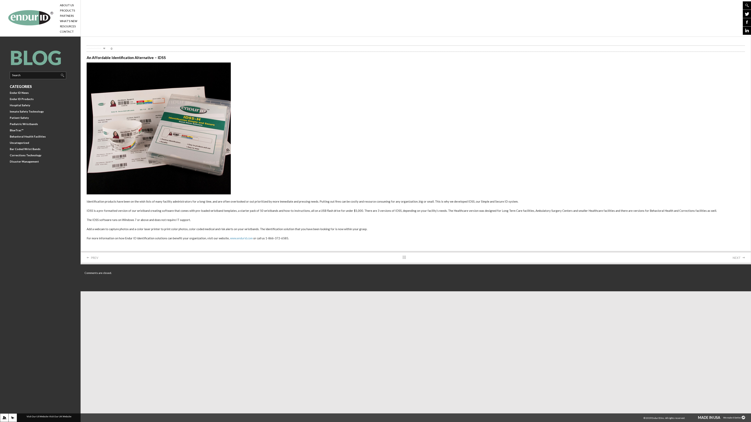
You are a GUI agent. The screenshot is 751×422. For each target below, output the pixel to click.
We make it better (732, 417)
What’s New (68, 21)
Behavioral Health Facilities (28, 136)
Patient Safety (19, 117)
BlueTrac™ (16, 130)
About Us (67, 5)
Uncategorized (19, 142)
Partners (67, 15)
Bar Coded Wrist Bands (25, 149)
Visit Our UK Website (60, 416)
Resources (68, 26)
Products (67, 10)
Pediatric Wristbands (24, 124)
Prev (94, 257)
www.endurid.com (241, 238)
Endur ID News (19, 92)
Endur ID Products (22, 99)
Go (747, 5)
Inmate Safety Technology (27, 111)
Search (16, 75)
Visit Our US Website (38, 416)
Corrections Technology (25, 155)
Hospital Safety (20, 105)
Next (737, 257)
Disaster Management (24, 161)
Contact (67, 31)
